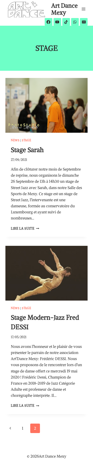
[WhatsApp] (75, 22)
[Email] (84, 22)
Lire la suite (25, 228)
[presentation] (46, 105)
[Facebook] (48, 22)
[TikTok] (66, 22)
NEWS (15, 140)
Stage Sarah (27, 150)
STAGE (26, 140)
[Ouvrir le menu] (83, 8)
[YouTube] (57, 22)
